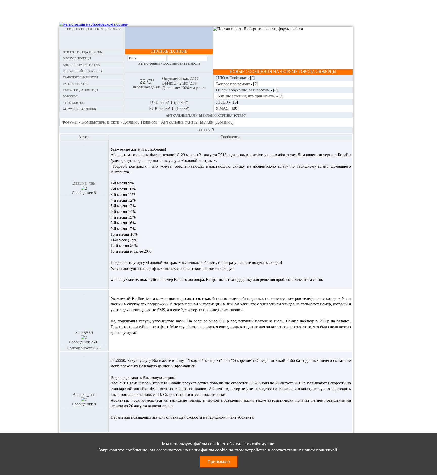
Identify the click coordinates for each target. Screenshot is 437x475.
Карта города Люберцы (80, 90)
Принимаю (218, 461)
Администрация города (81, 64)
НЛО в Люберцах (232, 78)
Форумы (69, 122)
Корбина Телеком (140, 122)
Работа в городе (75, 83)
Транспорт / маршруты (80, 77)
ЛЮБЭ (222, 102)
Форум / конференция (80, 109)
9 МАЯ (223, 108)
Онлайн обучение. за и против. (243, 90)
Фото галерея (73, 102)
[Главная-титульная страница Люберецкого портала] (92, 40)
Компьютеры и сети (100, 122)
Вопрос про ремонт (233, 84)
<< (200, 130)
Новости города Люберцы (83, 52)
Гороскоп (70, 96)
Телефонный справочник (82, 71)
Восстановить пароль (181, 63)
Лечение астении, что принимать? (246, 96)
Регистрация (149, 63)
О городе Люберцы (77, 58)
